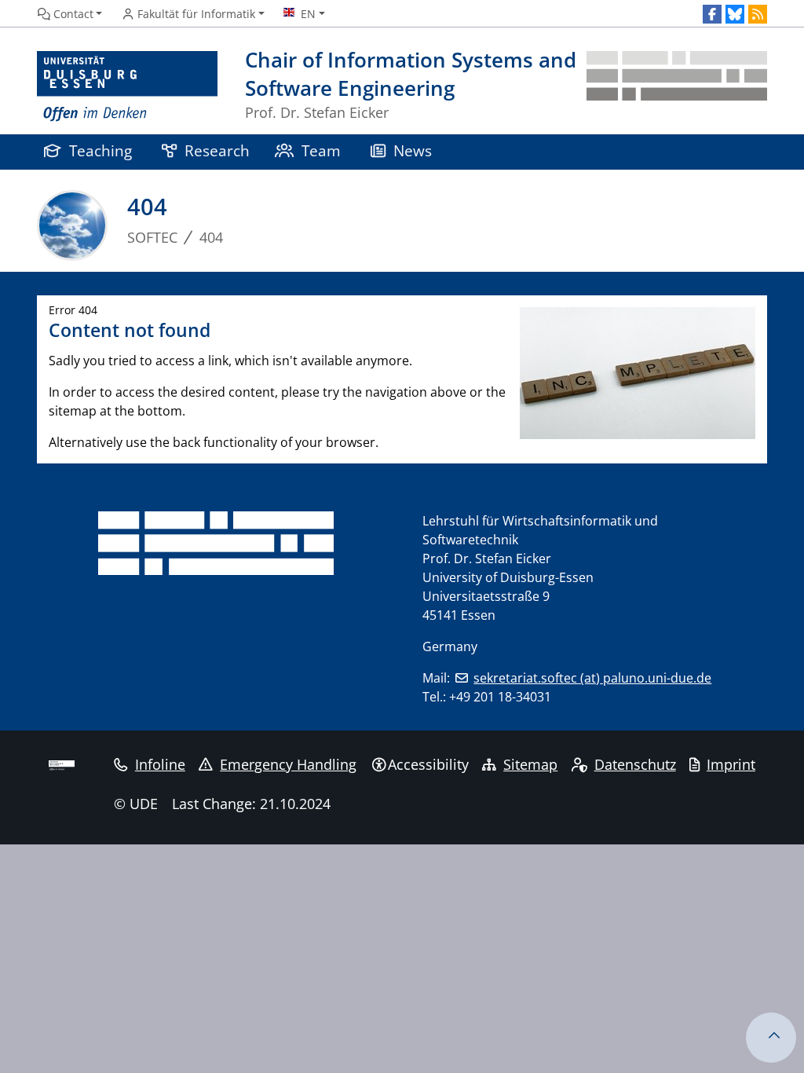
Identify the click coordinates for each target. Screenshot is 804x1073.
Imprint (731, 764)
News (412, 150)
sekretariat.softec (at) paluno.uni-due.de (592, 678)
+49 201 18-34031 (500, 696)
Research (217, 150)
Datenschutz (635, 764)
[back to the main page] (677, 87)
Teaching (100, 150)
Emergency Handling (288, 764)
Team (321, 150)
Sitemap (530, 764)
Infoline (160, 764)
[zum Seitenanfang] (771, 1038)
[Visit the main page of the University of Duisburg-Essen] (127, 87)
